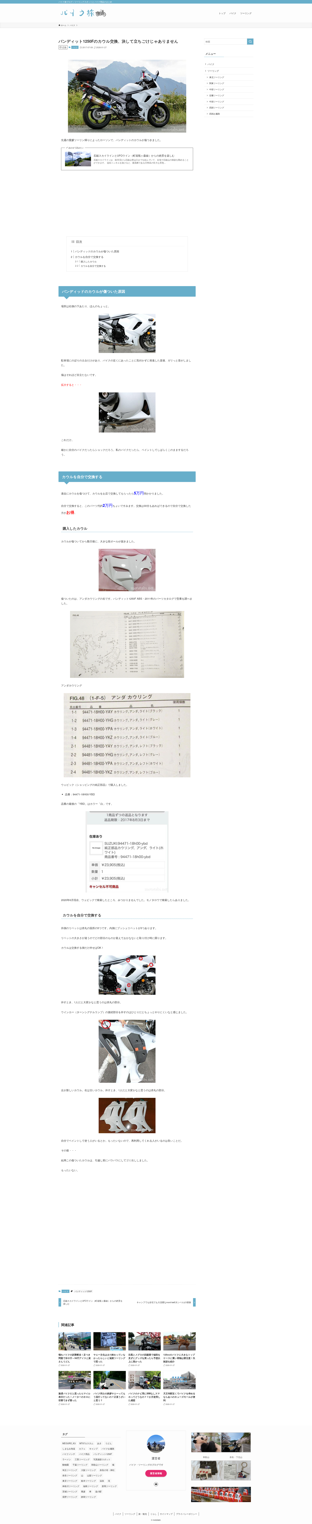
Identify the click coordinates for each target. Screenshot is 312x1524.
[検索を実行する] (250, 41)
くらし (153, 1513)
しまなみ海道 (68, 1448)
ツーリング (213, 70)
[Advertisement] (127, 203)
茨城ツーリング (69, 1491)
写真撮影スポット (101, 1459)
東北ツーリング (216, 77)
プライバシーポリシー (186, 1513)
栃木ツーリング (88, 1480)
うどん (108, 1443)
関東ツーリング (216, 83)
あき (99, 1443)
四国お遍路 (214, 113)
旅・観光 (142, 1513)
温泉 (102, 1480)
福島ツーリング (90, 1486)
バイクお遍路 (108, 1448)
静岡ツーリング (88, 1496)
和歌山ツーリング (99, 1464)
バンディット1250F (83, 1291)
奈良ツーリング (69, 1475)
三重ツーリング (82, 1459)
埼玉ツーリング (69, 1470)
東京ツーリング (69, 1480)
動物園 (65, 1464)
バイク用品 (84, 1454)
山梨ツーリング (94, 1475)
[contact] (156, 1484)
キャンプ (93, 1448)
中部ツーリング (216, 89)
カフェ (82, 1448)
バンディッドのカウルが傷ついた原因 (97, 251)
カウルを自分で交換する (89, 257)
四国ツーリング (216, 107)
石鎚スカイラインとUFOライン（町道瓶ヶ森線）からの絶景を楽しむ (134, 155)
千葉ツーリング (80, 1464)
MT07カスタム (86, 1443)
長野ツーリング (69, 1496)
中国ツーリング (216, 101)
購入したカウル (89, 261)
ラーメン (66, 1459)
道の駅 (98, 1491)
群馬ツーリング (109, 1486)
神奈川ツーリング (70, 1486)
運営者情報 (156, 1473)
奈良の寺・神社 (107, 1470)
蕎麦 (83, 1491)
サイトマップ (166, 1513)
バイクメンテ (68, 1454)
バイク (75, 47)
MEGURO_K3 (69, 1443)
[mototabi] (82, 13)
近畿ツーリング (216, 95)
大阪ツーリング (88, 1470)
